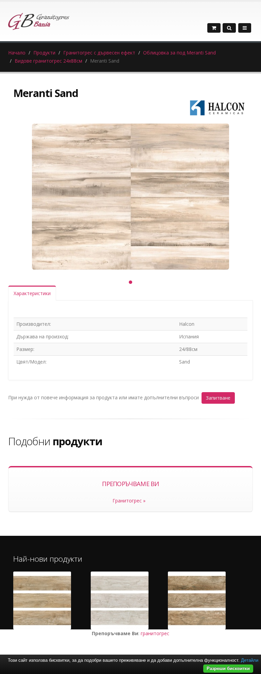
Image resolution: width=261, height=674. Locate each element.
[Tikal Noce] (197, 600)
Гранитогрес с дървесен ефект (99, 52)
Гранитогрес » (128, 500)
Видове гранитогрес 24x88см (48, 61)
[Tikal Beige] (42, 600)
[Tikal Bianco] (120, 600)
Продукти (44, 52)
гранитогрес (155, 633)
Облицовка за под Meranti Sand (179, 52)
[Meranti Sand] (130, 196)
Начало (16, 52)
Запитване (218, 398)
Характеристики (32, 293)
